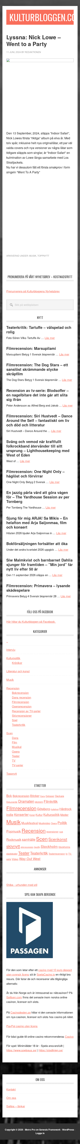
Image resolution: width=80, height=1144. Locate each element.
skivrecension (27, 846)
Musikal (16, 747)
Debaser (50, 796)
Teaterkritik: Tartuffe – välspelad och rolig (38, 329)
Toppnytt (43, 255)
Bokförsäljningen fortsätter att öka (37, 543)
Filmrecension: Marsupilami (31, 348)
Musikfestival (29, 823)
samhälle (28, 839)
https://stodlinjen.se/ (51, 1050)
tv (67, 853)
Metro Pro (30, 1129)
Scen (9, 733)
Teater (16, 756)
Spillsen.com (14, 997)
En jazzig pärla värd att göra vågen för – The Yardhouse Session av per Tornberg (37, 497)
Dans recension (21, 697)
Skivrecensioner (22, 715)
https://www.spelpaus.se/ (21, 1050)
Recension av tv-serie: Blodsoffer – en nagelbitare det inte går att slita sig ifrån (37, 395)
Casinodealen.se (20, 1012)
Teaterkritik (18, 725)
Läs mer (50, 338)
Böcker (34, 796)
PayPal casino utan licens (22, 1026)
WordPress (68, 1129)
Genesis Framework (49, 1129)
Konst (32, 814)
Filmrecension (20, 702)
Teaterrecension (57, 853)
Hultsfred (55, 809)
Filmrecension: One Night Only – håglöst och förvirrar (35, 474)
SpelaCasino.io (46, 974)
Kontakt (11, 1089)
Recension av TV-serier (26, 711)
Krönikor (17, 663)
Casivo (69, 1036)
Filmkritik (51, 801)
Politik (62, 822)
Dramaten (26, 801)
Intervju (10, 650)
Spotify (37, 846)
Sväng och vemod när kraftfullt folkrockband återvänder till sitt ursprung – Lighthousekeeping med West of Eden (37, 448)
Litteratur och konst (18, 671)
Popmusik (13, 831)
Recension (12, 688)
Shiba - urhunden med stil (21, 885)
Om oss (11, 1098)
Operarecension (21, 706)
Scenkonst (57, 839)
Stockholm (49, 846)
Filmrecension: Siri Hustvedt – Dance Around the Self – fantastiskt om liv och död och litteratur (39, 420)
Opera (16, 751)
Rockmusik (13, 839)
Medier (64, 815)
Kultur (39, 815)
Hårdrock (65, 809)
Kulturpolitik (13, 658)
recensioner (52, 831)
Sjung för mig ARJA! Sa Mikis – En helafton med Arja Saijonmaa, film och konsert (37, 522)
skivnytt (13, 846)
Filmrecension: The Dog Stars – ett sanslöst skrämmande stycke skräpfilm (37, 369)
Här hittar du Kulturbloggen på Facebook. (31, 621)
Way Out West (29, 858)
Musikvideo (44, 823)
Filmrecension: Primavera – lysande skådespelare (38, 588)
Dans (15, 738)
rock (61, 831)
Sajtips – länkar (15, 1106)
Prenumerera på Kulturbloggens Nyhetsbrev (33, 291)
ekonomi (39, 801)
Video (15, 859)
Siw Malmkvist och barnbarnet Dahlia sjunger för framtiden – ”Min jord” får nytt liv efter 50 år (39, 564)
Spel (14, 720)
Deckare (59, 796)
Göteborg (43, 809)
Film (14, 742)
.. (7, 641)
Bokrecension (20, 693)
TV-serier (17, 765)
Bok (9, 795)
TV (13, 760)
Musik (32, 255)
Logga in (40, 1133)
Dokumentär (11, 801)
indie (9, 814)
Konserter (21, 814)
